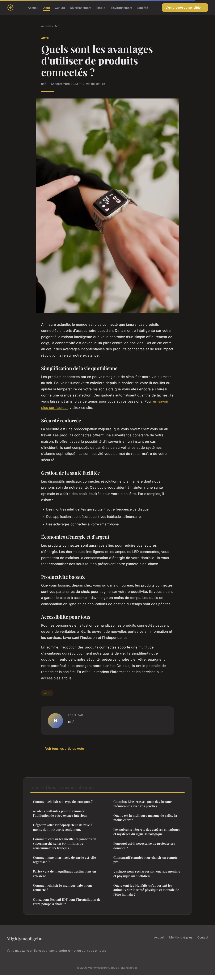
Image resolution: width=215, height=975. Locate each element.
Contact (202, 937)
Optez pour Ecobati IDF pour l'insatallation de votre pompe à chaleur (67, 901)
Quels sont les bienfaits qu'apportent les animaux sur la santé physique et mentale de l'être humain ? (146, 889)
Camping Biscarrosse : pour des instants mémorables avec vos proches (142, 803)
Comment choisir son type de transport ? (63, 801)
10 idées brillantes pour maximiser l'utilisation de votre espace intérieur (60, 813)
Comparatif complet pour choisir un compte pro (145, 859)
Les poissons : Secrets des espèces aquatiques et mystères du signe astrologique (146, 831)
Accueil (33, 7)
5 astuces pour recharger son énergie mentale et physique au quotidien (146, 873)
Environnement (121, 7)
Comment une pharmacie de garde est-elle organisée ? (64, 859)
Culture (60, 7)
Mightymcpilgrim (25, 938)
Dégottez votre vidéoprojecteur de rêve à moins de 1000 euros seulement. (62, 827)
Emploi (101, 7)
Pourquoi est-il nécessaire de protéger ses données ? (144, 845)
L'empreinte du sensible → (185, 7)
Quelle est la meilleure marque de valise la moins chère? (145, 817)
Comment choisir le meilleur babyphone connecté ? (63, 887)
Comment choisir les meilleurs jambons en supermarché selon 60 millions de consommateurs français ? (64, 843)
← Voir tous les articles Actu (62, 749)
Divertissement (80, 7)
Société (142, 7)
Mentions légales (180, 937)
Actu (46, 7)
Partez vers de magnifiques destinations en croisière (64, 873)
